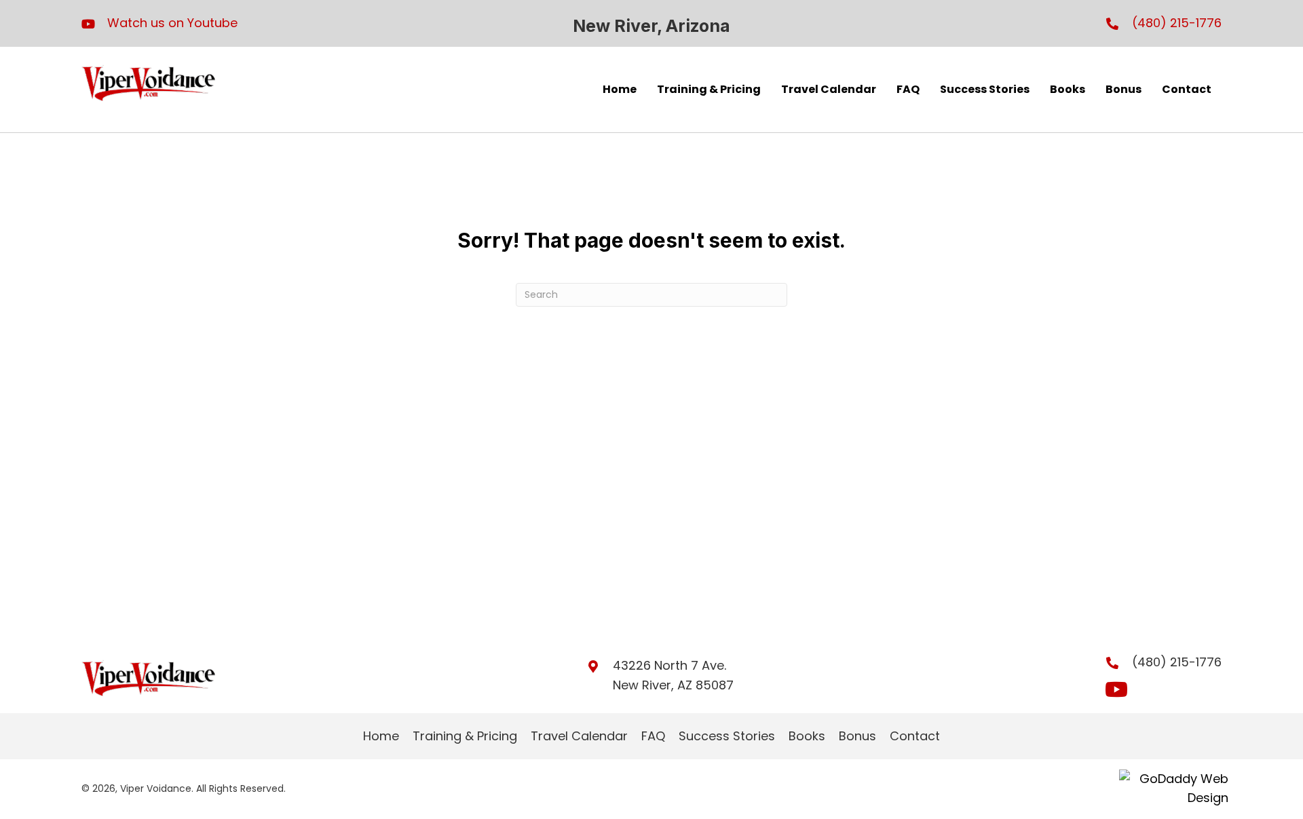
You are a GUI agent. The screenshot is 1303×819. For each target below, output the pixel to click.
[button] (1116, 689)
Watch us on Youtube (172, 22)
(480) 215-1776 (1177, 22)
